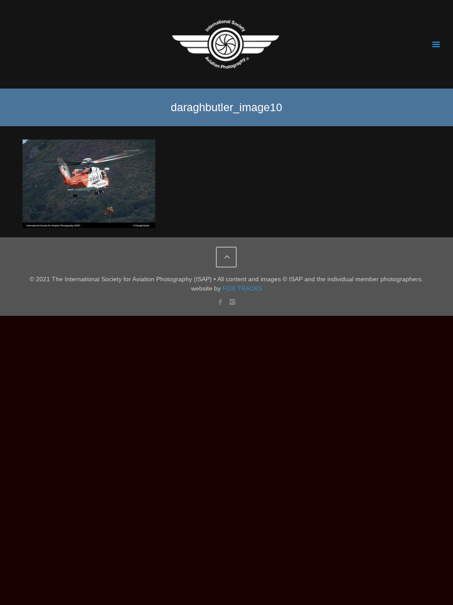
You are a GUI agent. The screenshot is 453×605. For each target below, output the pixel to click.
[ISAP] (226, 44)
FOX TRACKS (242, 288)
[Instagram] (232, 302)
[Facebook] (220, 302)
